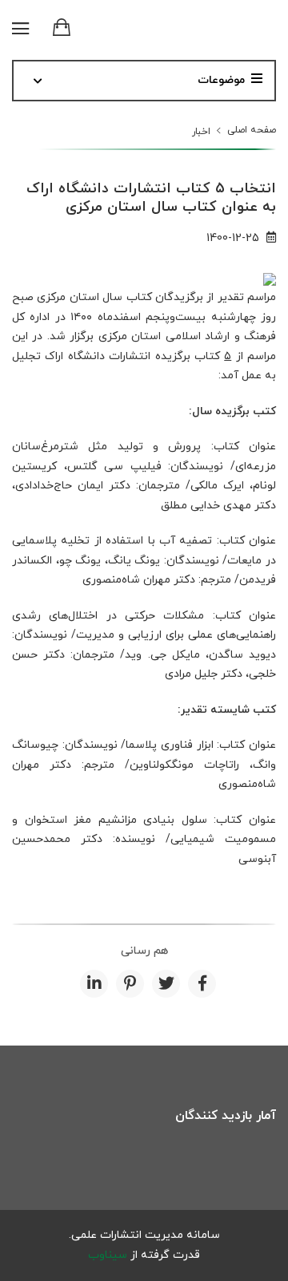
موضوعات (221, 80)
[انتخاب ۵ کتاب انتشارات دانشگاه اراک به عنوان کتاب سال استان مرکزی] (269, 279)
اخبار (201, 131)
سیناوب (107, 1255)
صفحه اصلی (251, 130)
